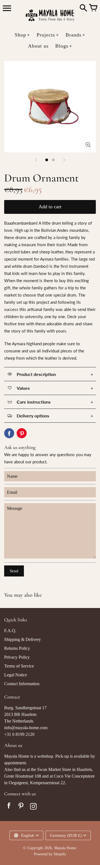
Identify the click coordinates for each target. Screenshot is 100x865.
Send (14, 571)
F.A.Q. (10, 630)
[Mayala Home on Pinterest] (21, 807)
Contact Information (21, 683)
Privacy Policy (17, 657)
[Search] (83, 8)
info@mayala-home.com (26, 727)
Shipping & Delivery (22, 639)
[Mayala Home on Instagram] (33, 807)
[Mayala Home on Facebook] (9, 807)
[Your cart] (93, 8)
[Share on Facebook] (9, 433)
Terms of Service (19, 666)
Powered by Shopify (50, 854)
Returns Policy (17, 648)
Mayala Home (65, 848)
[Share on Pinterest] (22, 433)
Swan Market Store (54, 769)
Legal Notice (15, 674)
